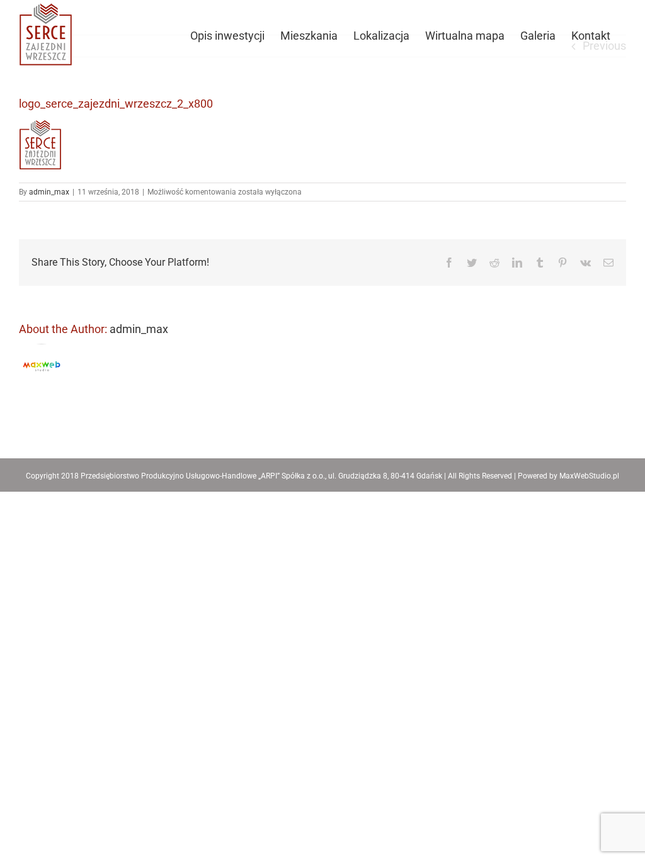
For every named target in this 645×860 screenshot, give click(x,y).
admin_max (49, 192)
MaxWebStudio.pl (589, 476)
